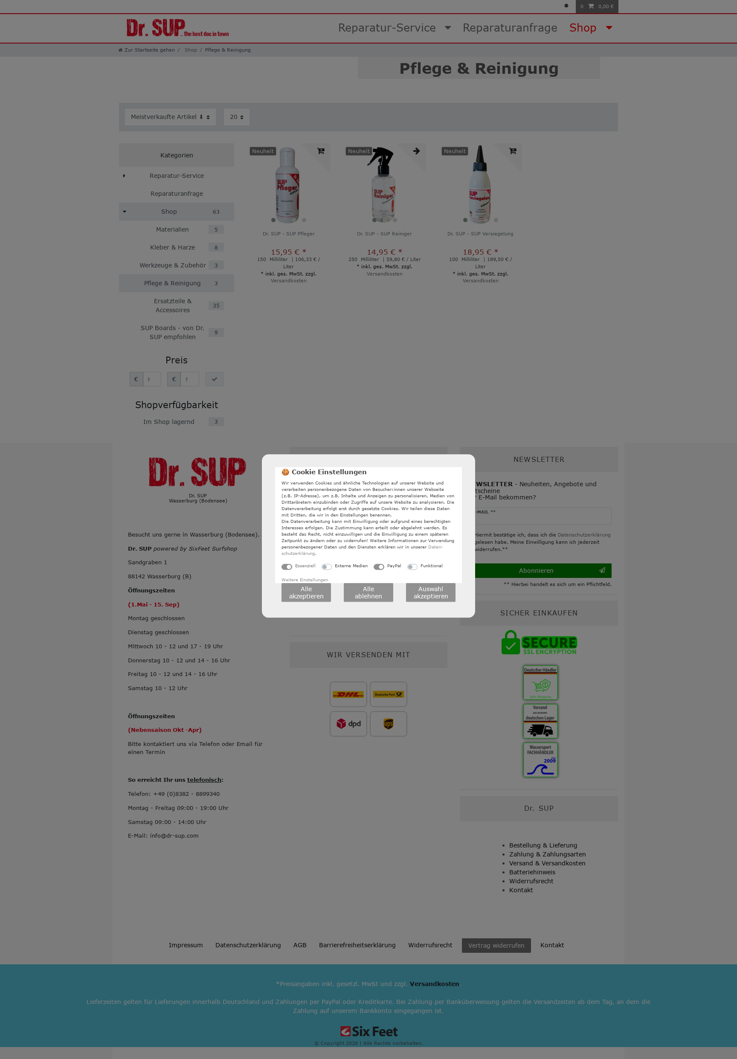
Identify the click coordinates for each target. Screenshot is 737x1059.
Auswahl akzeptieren (431, 592)
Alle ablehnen (368, 592)
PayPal (394, 565)
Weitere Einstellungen (304, 579)
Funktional (432, 565)
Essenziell (305, 565)
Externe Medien (351, 565)
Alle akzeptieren (306, 592)
